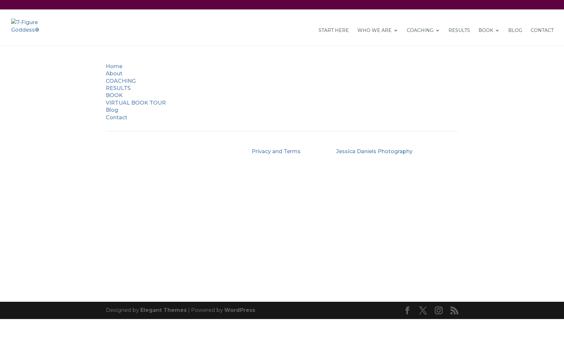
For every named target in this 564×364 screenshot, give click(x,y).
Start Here (334, 30)
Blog (112, 110)
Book (485, 30)
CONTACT (542, 30)
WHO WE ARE (374, 30)
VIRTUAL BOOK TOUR (136, 103)
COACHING (420, 30)
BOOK (114, 95)
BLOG (515, 30)
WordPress (239, 310)
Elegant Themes (163, 310)
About (114, 73)
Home (114, 66)
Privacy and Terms (276, 151)
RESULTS (459, 30)
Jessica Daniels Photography (374, 151)
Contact (116, 117)
